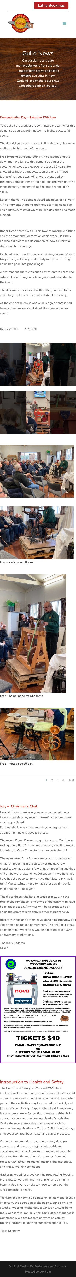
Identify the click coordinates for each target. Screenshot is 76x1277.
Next (71, 780)
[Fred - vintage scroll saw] (37, 559)
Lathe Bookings (51, 5)
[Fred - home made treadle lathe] (33, 693)
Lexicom (45, 1272)
